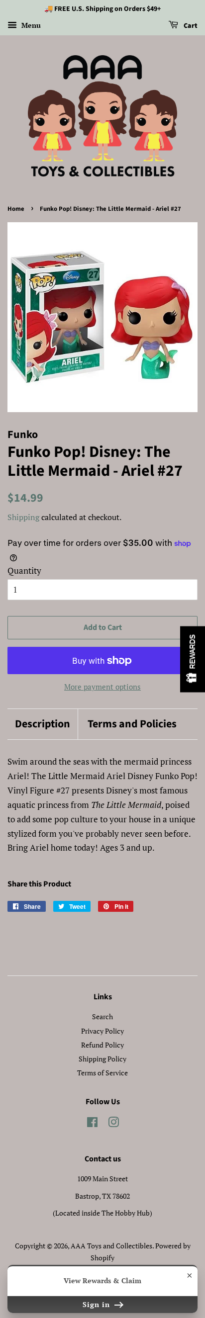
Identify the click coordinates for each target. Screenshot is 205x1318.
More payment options (102, 687)
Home (15, 208)
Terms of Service (102, 1072)
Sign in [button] (97, 1304)
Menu (30, 25)
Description (42, 724)
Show (192, 659)
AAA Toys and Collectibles (111, 1245)
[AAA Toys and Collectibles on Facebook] (92, 1124)
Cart (190, 26)
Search (102, 1016)
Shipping (23, 517)
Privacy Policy (102, 1031)
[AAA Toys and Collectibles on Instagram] (113, 1124)
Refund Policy (102, 1045)
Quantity (24, 570)
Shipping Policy (102, 1058)
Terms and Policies (132, 724)
